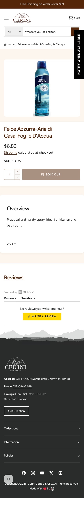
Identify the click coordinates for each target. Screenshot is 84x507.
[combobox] (52, 32)
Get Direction (16, 411)
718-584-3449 (22, 386)
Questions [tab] (28, 298)
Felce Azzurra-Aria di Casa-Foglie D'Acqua (42, 44)
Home (10, 44)
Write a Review (45, 317)
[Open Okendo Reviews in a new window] (19, 292)
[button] (6, 18)
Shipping (10, 152)
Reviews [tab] (10, 298)
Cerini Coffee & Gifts (40, 483)
